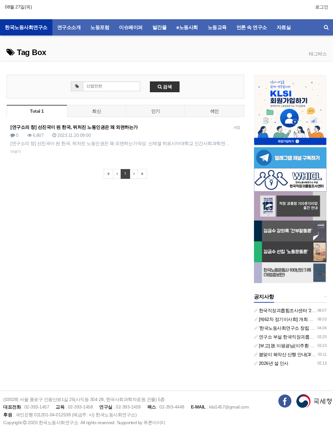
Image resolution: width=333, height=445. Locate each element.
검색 (167, 86)
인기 (155, 111)
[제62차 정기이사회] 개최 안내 (288, 319)
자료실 (284, 27)
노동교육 (217, 27)
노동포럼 (99, 27)
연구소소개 (69, 27)
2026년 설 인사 (273, 363)
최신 (96, 111)
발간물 (160, 27)
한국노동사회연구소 (26, 27)
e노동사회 (187, 27)
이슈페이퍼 (131, 27)
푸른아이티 (154, 422)
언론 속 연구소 (251, 27)
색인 (214, 111)
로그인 (321, 6)
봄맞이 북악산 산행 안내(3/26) (287, 354)
